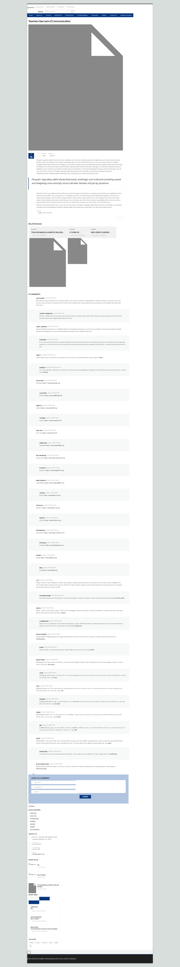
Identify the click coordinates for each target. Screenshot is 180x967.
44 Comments (102, 235)
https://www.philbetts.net (49, 558)
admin (44, 155)
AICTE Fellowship (70, 7)
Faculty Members (82, 15)
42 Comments (81, 235)
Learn (50, 942)
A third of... (75, 232)
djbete (64, 613)
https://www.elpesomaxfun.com (54, 533)
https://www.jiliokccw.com (52, 495)
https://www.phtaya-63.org (51, 508)
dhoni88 (57, 704)
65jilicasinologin (41, 768)
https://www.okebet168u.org (55, 445)
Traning (32, 827)
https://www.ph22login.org (51, 383)
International (34, 819)
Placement (95, 15)
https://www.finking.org (49, 570)
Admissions (58, 15)
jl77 (59, 587)
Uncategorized (34, 829)
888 (76, 730)
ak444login (113, 754)
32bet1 (101, 357)
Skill (30, 946)
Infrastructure (69, 15)
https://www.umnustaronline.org (54, 458)
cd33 (61, 690)
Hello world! (41, 875)
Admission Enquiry (126, 15)
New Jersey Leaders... (101, 232)
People (56, 942)
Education (52, 155)
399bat (58, 717)
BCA (38, 865)
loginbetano (78, 626)
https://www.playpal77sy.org (55, 470)
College (40, 212)
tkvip (55, 677)
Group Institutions (39, 7)
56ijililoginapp (40, 639)
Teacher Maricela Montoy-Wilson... (47, 232)
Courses (48, 15)
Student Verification (50, 7)
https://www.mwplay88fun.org (54, 483)
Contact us (113, 15)
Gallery (104, 15)
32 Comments (42, 235)
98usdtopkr (51, 664)
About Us (39, 15)
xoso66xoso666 (119, 598)
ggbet (109, 743)
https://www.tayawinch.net (53, 420)
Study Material (60, 7)
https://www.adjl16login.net (53, 395)
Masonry (32, 824)
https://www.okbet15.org (49, 408)
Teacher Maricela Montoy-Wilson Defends (44, 929)
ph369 (92, 650)
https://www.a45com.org (53, 520)
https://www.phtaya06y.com (55, 545)
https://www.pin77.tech (50, 433)
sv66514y (45, 372)
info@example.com (38, 854)
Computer (33, 813)
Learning (33, 821)
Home (31, 15)
